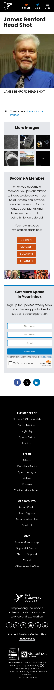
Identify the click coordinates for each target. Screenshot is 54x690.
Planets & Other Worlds (27, 419)
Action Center (27, 507)
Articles (27, 460)
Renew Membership (27, 542)
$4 (26, 240)
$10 (26, 247)
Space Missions (27, 425)
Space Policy (27, 437)
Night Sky (27, 431)
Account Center (17, 634)
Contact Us (37, 634)
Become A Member (27, 519)
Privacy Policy (46, 357)
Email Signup (27, 513)
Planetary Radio (27, 466)
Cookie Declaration (27, 677)
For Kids (27, 443)
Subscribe (29, 351)
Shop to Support (27, 554)
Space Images (27, 472)
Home (29, 111)
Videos (27, 478)
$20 (26, 254)
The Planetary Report (27, 490)
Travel (27, 560)
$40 (26, 261)
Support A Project (27, 548)
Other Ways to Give (27, 566)
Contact (27, 525)
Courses (27, 484)
